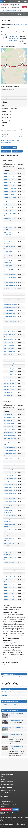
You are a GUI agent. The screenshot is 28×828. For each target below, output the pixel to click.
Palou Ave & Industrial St (10, 429)
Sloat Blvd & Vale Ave (9, 574)
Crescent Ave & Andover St (10, 313)
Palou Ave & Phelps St (9, 348)
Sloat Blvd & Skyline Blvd (10, 182)
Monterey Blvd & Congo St (10, 282)
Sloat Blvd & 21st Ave (9, 207)
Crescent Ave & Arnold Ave (10, 307)
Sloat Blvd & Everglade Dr (10, 191)
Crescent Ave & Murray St (10, 464)
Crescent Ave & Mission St (10, 470)
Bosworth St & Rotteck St (10, 478)
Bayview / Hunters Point (7, 136)
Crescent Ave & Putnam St (10, 324)
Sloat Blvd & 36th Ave (9, 185)
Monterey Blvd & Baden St (10, 285)
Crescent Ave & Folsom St (10, 321)
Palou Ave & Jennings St (10, 363)
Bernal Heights (17, 136)
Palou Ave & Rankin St (9, 342)
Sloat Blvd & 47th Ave (9, 173)
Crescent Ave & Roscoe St (10, 461)
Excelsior (13, 138)
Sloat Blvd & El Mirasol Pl (10, 577)
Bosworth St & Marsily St (10, 294)
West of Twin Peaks (6, 142)
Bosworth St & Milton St (10, 291)
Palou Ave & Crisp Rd (9, 377)
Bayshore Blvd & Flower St (10, 331)
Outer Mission (10, 140)
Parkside (17, 140)
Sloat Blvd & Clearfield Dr (10, 188)
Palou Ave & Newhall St (9, 351)
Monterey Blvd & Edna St (10, 274)
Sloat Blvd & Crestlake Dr (10, 568)
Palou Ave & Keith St (9, 360)
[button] (18, 1)
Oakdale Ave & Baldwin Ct (10, 372)
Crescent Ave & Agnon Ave (10, 304)
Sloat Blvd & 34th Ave (9, 584)
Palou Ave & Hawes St (9, 380)
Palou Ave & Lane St (9, 357)
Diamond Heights (5, 138)
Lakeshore (3, 140)
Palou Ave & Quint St (9, 345)
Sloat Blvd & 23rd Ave (9, 204)
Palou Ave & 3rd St (8, 354)
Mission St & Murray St (9, 297)
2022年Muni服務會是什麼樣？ (16, 720)
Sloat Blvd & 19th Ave (9, 210)
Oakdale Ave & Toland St (10, 339)
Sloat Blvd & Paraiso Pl (9, 571)
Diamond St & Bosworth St (10, 288)
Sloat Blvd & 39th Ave (9, 590)
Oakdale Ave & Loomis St (10, 435)
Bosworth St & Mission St (10, 473)
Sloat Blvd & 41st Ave (9, 179)
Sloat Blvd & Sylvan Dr (9, 194)
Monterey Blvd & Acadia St (10, 484)
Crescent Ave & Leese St (9, 467)
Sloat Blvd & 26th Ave (9, 202)
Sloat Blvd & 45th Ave (9, 176)
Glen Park (18, 138)
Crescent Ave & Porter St (10, 310)
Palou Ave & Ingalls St (9, 366)
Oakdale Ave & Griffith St (10, 374)
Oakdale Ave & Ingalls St (10, 369)
